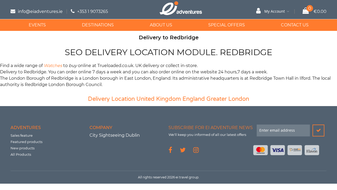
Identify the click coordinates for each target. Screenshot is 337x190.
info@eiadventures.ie (40, 11)
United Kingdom (158, 99)
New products (22, 148)
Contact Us (295, 24)
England (193, 99)
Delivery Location (111, 99)
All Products (21, 154)
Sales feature (22, 135)
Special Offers (226, 24)
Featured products (26, 142)
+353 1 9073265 (92, 11)
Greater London (227, 99)
